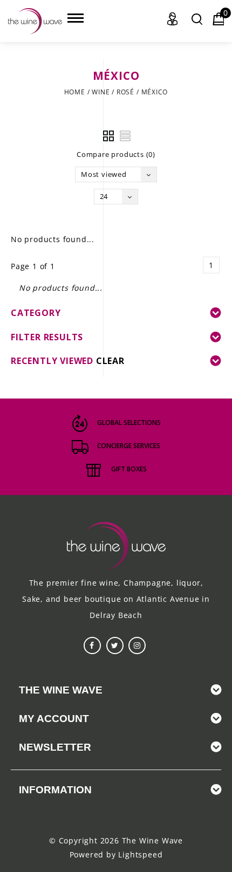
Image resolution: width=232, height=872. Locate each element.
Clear (110, 361)
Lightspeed (140, 854)
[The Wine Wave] (35, 21)
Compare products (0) (116, 154)
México (154, 92)
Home (74, 92)
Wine (101, 92)
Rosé (125, 92)
